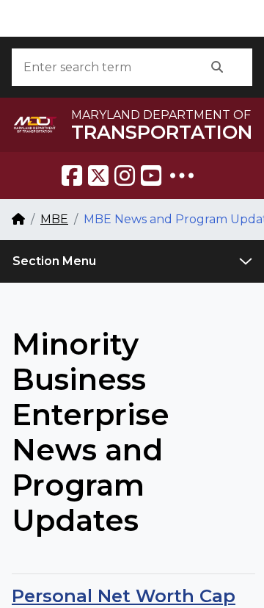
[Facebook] (72, 175)
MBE (54, 219)
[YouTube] (151, 175)
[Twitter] (98, 175)
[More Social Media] (182, 175)
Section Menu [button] (54, 261)
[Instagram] (124, 175)
